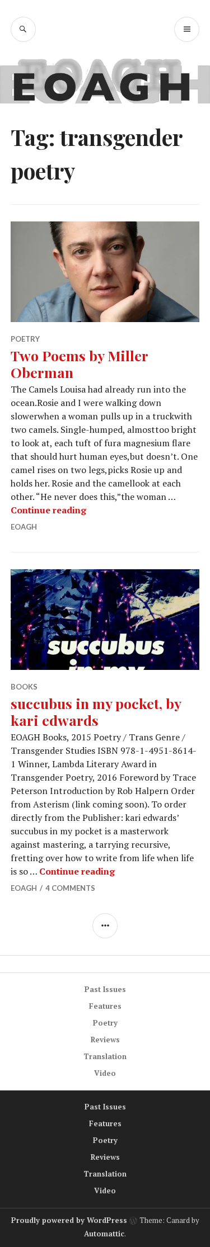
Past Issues (105, 989)
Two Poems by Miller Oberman (79, 363)
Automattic (104, 1234)
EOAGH (24, 526)
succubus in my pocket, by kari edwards (96, 711)
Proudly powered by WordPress (69, 1220)
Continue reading (48, 510)
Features (105, 1006)
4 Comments (70, 888)
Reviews (105, 1040)
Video (105, 1073)
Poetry (25, 338)
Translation (105, 1056)
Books (24, 686)
